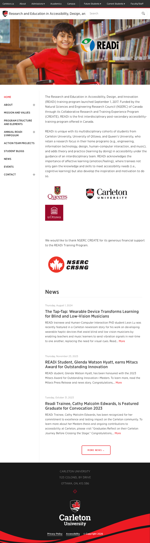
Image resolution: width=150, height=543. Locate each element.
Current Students (115, 3)
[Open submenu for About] (34, 105)
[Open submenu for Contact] (34, 174)
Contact (10, 174)
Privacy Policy (54, 533)
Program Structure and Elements (18, 122)
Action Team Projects (19, 143)
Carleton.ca (8, 3)
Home (7, 97)
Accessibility (73, 533)
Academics (56, 3)
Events (9, 166)
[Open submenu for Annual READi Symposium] (34, 132)
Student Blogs (14, 151)
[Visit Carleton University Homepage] (75, 513)
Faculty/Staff (137, 3)
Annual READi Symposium (13, 133)
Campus (71, 3)
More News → (96, 450)
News (7, 159)
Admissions (37, 3)
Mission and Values (17, 112)
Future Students (91, 3)
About (23, 3)
